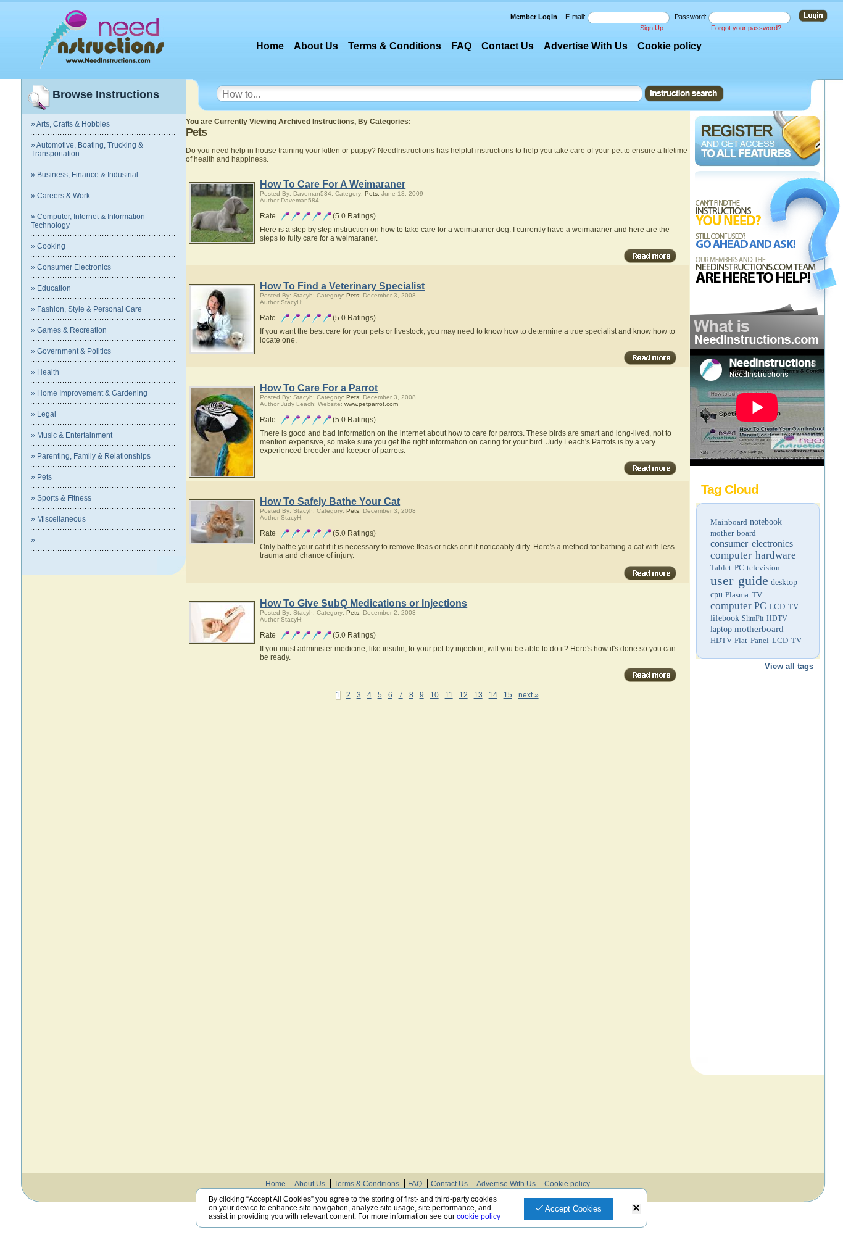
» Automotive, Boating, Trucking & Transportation (87, 149)
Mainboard (728, 521)
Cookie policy (669, 46)
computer (731, 606)
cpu (716, 594)
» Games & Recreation (69, 330)
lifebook (724, 618)
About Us (316, 46)
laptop (721, 629)
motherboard (759, 629)
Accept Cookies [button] (572, 1208)
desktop (784, 582)
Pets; (372, 193)
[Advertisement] (756, 869)
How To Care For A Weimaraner (332, 184)
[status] (636, 1209)
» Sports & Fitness (61, 498)
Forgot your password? (746, 27)
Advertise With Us (586, 46)
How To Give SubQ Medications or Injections (363, 603)
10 (434, 695)
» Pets (41, 477)
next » (528, 695)
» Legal (43, 414)
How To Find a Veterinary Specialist (342, 286)
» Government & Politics (71, 351)
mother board (733, 533)
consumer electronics (751, 543)
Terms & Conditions (394, 46)
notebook (766, 521)
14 (493, 695)
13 (478, 695)
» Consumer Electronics (71, 267)
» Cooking (48, 246)
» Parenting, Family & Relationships (91, 456)
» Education (51, 288)
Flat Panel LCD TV (768, 640)
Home (270, 46)
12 (463, 695)
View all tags (789, 666)
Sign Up (651, 27)
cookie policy (478, 1216)
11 (449, 695)
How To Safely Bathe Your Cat (330, 501)
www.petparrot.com (371, 404)
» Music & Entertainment (71, 435)
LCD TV (784, 606)
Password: (691, 16)
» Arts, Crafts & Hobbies (70, 124)
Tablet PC (727, 567)
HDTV (721, 640)
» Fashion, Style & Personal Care (86, 309)
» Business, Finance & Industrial (84, 174)
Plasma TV (743, 594)
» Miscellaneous (58, 519)
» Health (45, 372)
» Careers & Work (60, 195)
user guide (739, 580)
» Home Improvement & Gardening (89, 393)
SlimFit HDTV (764, 618)
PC (760, 606)
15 (508, 695)
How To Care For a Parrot (319, 388)
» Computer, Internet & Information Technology (88, 221)
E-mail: (576, 16)
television (763, 567)
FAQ (461, 46)
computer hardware (753, 555)
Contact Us (507, 46)
